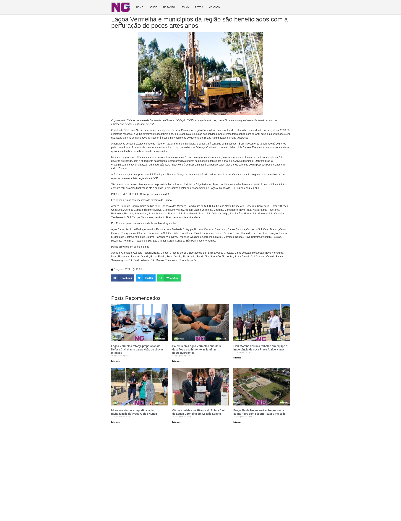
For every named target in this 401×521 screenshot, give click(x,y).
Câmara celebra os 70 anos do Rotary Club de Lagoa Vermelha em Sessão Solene (198, 412)
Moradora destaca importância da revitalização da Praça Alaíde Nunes (134, 412)
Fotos (199, 7)
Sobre (153, 7)
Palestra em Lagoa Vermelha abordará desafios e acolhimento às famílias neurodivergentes (196, 349)
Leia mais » (115, 361)
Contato (214, 7)
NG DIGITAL (169, 7)
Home (139, 7)
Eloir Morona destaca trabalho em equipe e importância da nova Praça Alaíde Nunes (260, 347)
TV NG (185, 7)
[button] (122, 278)
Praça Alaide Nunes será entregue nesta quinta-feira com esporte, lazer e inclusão (259, 412)
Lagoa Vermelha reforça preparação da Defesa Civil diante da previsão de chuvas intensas (137, 349)
